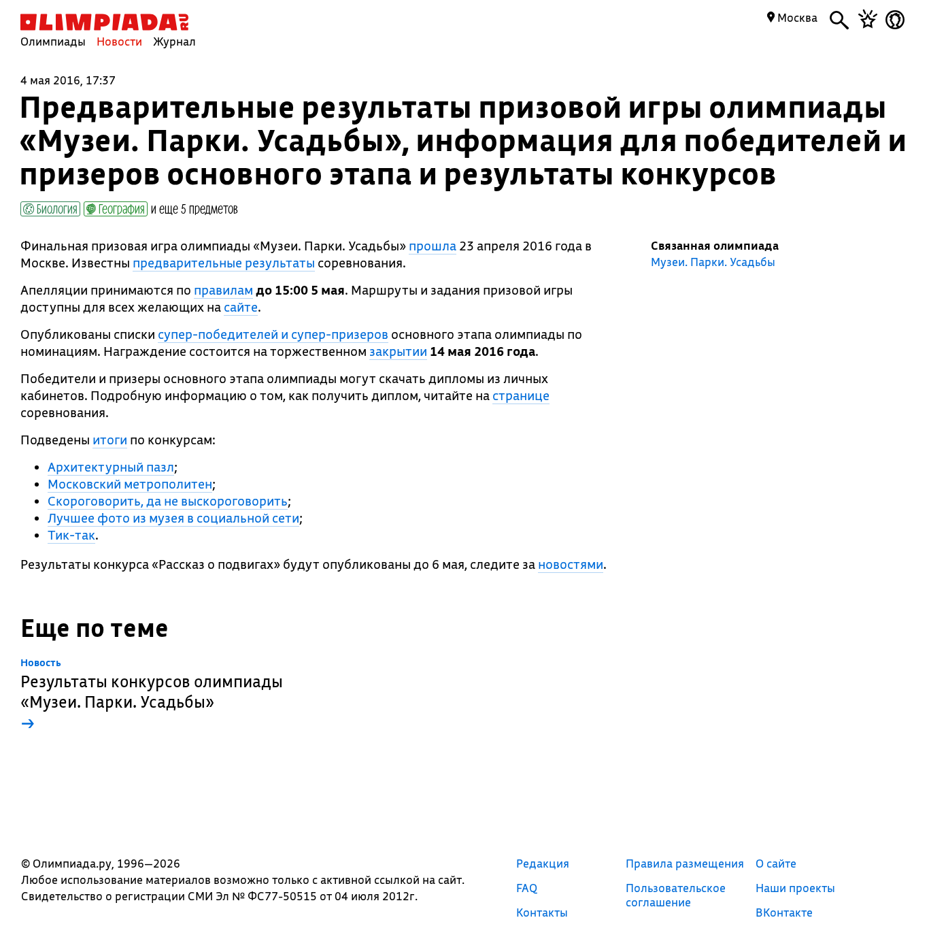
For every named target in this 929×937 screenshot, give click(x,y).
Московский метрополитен (130, 484)
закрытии (398, 351)
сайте (241, 307)
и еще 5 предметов (194, 208)
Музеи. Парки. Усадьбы (713, 262)
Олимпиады (53, 41)
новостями (570, 564)
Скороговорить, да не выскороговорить (168, 501)
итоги (109, 439)
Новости (119, 41)
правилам (223, 290)
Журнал (174, 41)
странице (521, 395)
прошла (432, 245)
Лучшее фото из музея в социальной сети (173, 518)
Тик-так (71, 535)
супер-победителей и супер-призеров (273, 334)
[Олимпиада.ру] (104, 22)
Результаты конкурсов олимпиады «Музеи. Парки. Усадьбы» (151, 695)
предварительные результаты (224, 262)
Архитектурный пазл (111, 467)
